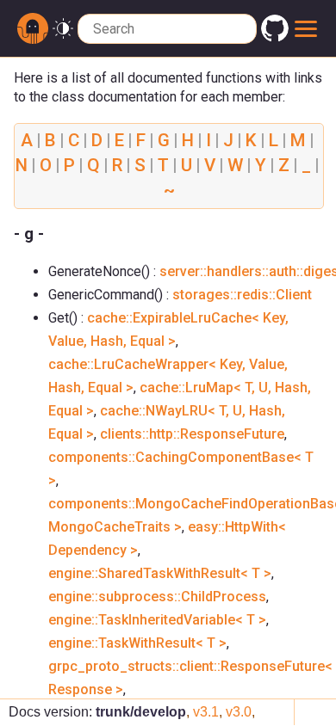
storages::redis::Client (242, 294)
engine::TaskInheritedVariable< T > (157, 620)
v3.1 (206, 711)
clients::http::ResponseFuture (192, 434)
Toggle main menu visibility (306, 28)
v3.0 (239, 711)
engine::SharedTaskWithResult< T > (159, 573)
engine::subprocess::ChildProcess (157, 596)
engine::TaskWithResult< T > (137, 643)
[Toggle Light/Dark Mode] (63, 29)
